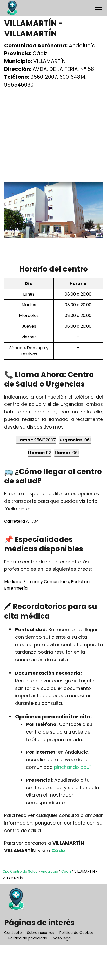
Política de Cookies (76, 932)
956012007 (36, 440)
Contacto (13, 932)
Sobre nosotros (40, 932)
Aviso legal (61, 938)
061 (75, 440)
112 (39, 453)
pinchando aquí (72, 767)
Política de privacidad (27, 938)
